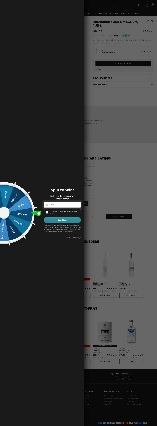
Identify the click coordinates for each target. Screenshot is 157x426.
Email (52, 205)
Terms (58, 211)
